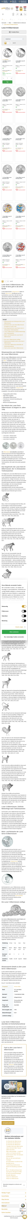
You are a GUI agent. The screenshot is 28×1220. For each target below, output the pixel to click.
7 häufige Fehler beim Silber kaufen (14, 1146)
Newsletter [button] (5, 1209)
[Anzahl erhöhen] (11, 78)
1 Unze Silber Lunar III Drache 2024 (7, 100)
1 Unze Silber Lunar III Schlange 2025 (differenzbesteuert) (20, 178)
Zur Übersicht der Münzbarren (13, 1143)
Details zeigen (19, 627)
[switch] (22, 1213)
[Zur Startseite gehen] (7, 8)
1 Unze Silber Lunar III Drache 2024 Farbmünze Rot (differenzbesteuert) (20, 256)
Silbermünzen (8, 293)
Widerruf (4, 1206)
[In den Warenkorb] (7, 81)
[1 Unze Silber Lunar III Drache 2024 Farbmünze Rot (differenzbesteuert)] (21, 247)
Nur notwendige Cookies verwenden (14, 637)
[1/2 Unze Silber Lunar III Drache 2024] (7, 169)
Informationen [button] (6, 1203)
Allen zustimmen (14, 631)
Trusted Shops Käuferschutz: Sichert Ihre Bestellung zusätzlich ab (14, 1166)
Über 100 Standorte (14, 2)
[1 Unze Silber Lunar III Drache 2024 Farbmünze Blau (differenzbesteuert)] (21, 208)
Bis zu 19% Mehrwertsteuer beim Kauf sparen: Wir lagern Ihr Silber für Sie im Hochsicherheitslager (14, 1171)
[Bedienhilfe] (13, 14)
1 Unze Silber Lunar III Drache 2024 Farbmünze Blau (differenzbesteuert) (20, 217)
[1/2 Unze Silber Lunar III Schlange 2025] (7, 247)
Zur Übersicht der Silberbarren (13, 1144)
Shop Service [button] (5, 1199)
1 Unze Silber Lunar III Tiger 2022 (20, 61)
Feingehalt (5, 986)
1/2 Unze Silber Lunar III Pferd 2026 (20, 139)
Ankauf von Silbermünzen (12, 1178)
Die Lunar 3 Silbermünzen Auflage (12, 339)
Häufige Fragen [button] (6, 1192)
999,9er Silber (17, 986)
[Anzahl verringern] (3, 78)
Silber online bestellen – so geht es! (14, 1151)
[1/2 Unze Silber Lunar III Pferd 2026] (21, 131)
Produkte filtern (15, 32)
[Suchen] (17, 14)
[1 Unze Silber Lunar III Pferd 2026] (21, 92)
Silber (5, 360)
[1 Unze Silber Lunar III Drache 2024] (7, 92)
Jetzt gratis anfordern (8, 1123)
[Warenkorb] (25, 14)
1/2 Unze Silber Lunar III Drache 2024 (7, 178)
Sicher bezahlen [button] (6, 1212)
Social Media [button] (5, 1196)
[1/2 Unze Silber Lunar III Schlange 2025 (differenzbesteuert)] (7, 131)
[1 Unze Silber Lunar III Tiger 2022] (21, 53)
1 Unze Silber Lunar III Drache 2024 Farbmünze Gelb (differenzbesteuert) (7, 217)
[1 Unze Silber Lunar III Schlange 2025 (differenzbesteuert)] (21, 169)
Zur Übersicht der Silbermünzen (13, 1141)
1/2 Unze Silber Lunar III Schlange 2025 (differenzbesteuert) (7, 139)
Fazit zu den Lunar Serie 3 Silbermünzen (13, 348)
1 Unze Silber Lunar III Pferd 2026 (20, 100)
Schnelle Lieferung (6, 2)
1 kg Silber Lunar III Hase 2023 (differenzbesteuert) (6, 61)
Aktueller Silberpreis (11, 1175)
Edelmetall (17, 895)
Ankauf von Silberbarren (12, 1176)
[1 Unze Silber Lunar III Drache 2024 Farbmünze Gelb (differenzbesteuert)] (7, 208)
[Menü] (25, 1204)
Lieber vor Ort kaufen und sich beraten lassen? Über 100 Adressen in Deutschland (14, 1154)
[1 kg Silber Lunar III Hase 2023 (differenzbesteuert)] (7, 53)
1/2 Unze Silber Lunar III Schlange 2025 (7, 256)
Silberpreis (11, 1064)
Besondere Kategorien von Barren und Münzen (12, 1185)
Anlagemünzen (15, 291)
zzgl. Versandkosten (7, 71)
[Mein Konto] (21, 14)
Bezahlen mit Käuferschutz (23, 2)
